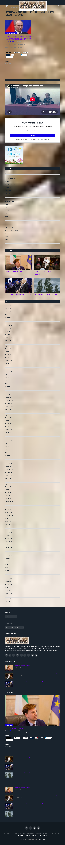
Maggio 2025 (8, 348)
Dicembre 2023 (8, 397)
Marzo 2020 (8, 509)
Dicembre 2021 (8, 466)
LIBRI (6, 213)
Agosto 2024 (8, 374)
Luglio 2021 (8, 481)
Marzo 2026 (8, 320)
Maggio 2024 (8, 383)
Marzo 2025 (8, 354)
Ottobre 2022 (8, 438)
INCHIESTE (7, 204)
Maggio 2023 (8, 417)
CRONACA (7, 181)
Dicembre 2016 (8, 547)
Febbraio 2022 (8, 461)
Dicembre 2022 (8, 432)
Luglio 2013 (8, 567)
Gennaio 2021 (8, 495)
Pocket (17, 54)
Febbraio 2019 (8, 530)
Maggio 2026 (8, 314)
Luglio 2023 (8, 412)
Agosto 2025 (8, 340)
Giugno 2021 (8, 484)
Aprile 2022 (8, 455)
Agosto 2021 (8, 478)
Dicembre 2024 (8, 363)
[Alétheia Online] (33, 6)
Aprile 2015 (8, 558)
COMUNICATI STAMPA (10, 178)
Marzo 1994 (8, 599)
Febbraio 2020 (8, 512)
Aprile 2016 (8, 553)
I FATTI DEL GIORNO (9, 201)
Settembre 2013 (9, 564)
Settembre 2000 (9, 593)
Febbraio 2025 (8, 357)
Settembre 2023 (9, 406)
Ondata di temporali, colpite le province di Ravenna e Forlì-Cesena (46, 295)
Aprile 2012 (8, 576)
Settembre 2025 (9, 337)
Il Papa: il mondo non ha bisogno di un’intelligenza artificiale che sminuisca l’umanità (45, 273)
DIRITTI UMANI (8, 190)
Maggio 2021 (8, 486)
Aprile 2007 (8, 590)
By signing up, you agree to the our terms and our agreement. (33, 139)
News (6, 224)
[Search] (58, 6)
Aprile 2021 (8, 489)
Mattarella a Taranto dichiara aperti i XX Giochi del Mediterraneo (18, 295)
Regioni (6, 236)
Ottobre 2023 (8, 403)
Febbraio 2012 (8, 578)
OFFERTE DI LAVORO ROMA (11, 230)
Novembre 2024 (9, 366)
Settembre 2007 (9, 587)
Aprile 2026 (8, 317)
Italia (6, 207)
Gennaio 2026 (8, 325)
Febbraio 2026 (8, 323)
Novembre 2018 (9, 535)
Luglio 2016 (8, 550)
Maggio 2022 (8, 452)
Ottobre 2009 (8, 584)
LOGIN (45, 835)
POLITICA (7, 233)
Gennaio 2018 (8, 541)
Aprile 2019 (8, 527)
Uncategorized (8, 244)
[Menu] (7, 6)
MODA (6, 221)
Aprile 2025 (8, 351)
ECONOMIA (7, 193)
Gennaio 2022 (8, 463)
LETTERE (7, 210)
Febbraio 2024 (8, 392)
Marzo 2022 (8, 458)
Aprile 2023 (8, 420)
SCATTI (6, 242)
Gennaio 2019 (8, 532)
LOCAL (6, 216)
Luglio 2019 (8, 521)
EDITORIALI (7, 196)
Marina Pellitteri (10, 41)
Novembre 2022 (9, 435)
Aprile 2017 (8, 544)
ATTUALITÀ (7, 175)
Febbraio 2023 (8, 426)
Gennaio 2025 (8, 360)
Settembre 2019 (9, 518)
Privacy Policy (42, 139)
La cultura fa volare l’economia (14, 271)
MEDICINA (7, 219)
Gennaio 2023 (8, 429)
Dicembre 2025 (8, 328)
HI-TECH (7, 198)
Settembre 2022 (9, 440)
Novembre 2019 (9, 515)
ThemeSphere (41, 839)
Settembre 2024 (9, 371)
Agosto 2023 (8, 409)
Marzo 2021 (8, 492)
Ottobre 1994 (8, 596)
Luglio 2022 (8, 446)
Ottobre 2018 (8, 538)
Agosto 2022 (8, 443)
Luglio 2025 (8, 343)
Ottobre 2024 (8, 369)
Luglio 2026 (8, 308)
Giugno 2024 (8, 380)
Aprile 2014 (8, 561)
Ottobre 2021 (8, 472)
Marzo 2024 (8, 389)
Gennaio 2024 (8, 394)
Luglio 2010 (8, 581)
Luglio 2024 (8, 377)
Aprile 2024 (8, 386)
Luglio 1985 (8, 601)
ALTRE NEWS (8, 173)
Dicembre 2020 (8, 498)
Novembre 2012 (9, 573)
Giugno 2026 (8, 311)
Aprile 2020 (8, 507)
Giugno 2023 (8, 415)
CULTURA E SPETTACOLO (11, 184)
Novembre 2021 (9, 469)
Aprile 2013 (8, 570)
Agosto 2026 (8, 305)
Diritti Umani (8, 187)
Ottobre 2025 (8, 334)
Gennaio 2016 (8, 555)
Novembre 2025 (9, 331)
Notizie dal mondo (11, 33)
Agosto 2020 (8, 504)
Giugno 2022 (8, 449)
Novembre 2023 (9, 400)
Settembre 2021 (9, 475)
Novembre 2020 (9, 501)
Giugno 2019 (8, 524)
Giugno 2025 (8, 346)
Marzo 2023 (8, 423)
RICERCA (7, 239)
